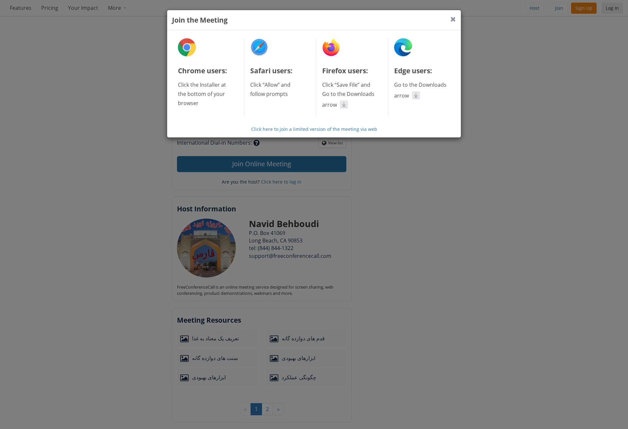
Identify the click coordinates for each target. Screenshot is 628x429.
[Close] (453, 19)
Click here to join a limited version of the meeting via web (314, 129)
